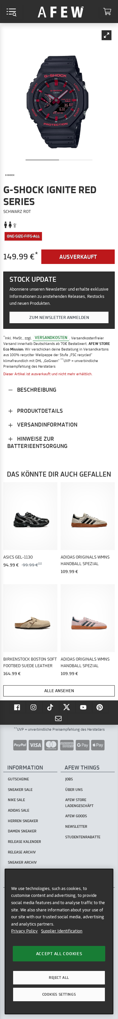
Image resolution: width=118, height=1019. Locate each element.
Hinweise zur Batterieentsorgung (37, 442)
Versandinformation (46, 424)
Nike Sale (16, 799)
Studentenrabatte (82, 837)
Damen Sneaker (22, 831)
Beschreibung (36, 389)
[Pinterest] (100, 707)
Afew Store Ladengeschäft (79, 802)
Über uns (74, 789)
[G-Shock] (9, 175)
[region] (59, 941)
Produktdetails (39, 410)
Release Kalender (24, 841)
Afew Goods (76, 816)
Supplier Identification (61, 930)
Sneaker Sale (20, 789)
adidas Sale (18, 810)
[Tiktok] (51, 707)
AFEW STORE (61, 11)
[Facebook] (18, 707)
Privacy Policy (24, 930)
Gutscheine (18, 779)
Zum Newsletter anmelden (59, 317)
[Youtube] (84, 707)
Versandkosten (51, 337)
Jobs (69, 779)
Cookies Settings (59, 994)
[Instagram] (34, 707)
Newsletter (76, 826)
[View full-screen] (106, 35)
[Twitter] (67, 707)
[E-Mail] (59, 718)
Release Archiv (22, 852)
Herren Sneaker (23, 821)
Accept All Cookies (59, 953)
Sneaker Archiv (22, 862)
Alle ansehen (59, 690)
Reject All (59, 977)
